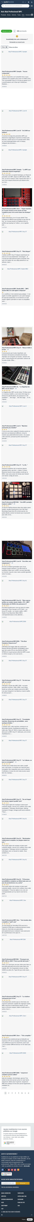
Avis (23, 15)
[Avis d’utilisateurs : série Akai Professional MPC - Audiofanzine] (7, 2)
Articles (14, 15)
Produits (3, 15)
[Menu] (32, 5)
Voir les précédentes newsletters (10, 1187)
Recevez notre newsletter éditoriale (12, 1179)
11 (22, 1093)
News (9, 15)
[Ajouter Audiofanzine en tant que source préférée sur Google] (9, 1143)
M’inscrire (22, 1183)
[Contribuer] (14, 31)
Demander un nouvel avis (17, 42)
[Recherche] (3, 6)
